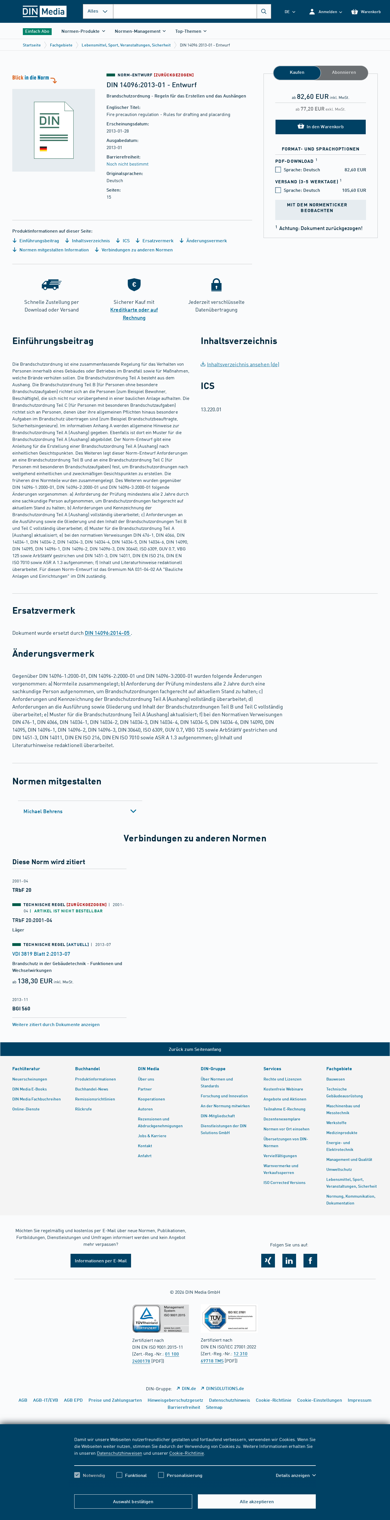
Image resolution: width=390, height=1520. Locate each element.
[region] (195, 1462)
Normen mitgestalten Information (53, 249)
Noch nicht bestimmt (127, 163)
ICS (126, 240)
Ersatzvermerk (157, 240)
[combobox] (192, 11)
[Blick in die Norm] (54, 123)
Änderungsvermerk (206, 240)
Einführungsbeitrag (38, 240)
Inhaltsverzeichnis (90, 240)
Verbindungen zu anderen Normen (136, 249)
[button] (325, 11)
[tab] (80, 811)
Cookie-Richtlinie (186, 1453)
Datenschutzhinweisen (119, 1453)
